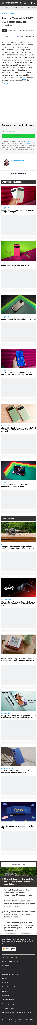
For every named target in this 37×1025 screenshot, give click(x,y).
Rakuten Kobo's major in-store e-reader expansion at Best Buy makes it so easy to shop (19, 903)
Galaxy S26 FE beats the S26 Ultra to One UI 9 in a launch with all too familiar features (19, 914)
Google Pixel (13, 13)
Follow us (20, 36)
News (4, 31)
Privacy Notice (28, 143)
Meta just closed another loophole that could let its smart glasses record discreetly (18, 881)
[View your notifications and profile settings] (21, 3)
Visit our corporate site (17, 943)
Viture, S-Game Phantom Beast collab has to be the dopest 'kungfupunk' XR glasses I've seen (18, 892)
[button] (35, 3)
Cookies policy (7, 970)
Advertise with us (8, 1000)
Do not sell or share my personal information (17, 1012)
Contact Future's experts (10, 961)
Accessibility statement (10, 974)
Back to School (18, 8)
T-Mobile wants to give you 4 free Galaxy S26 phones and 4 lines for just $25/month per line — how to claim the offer (18, 926)
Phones (4, 13)
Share (6, 36)
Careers (4, 978)
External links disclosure (10, 987)
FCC (24, 80)
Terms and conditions (9, 957)
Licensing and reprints (9, 1004)
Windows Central (8, 1008)
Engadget (6, 82)
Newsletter (31, 36)
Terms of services (25, 141)
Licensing (5, 982)
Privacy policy (6, 965)
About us (5, 991)
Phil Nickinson (14, 30)
